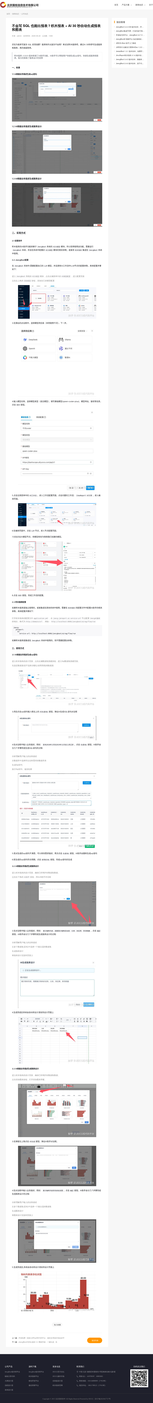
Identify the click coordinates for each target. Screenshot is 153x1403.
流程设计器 (9, 1385)
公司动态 (24, 14)
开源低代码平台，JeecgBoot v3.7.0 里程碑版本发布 (130, 35)
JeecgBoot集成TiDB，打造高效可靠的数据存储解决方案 (130, 31)
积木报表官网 (58, 1385)
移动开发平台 (34, 1381)
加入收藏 (57, 1324)
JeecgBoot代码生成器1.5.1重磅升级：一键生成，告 (38, 1342)
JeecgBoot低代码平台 (12, 1372)
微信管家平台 (34, 1385)
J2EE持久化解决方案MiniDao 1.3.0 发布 (130, 47)
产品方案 (125, 4)
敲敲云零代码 (10, 1376)
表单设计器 (9, 1390)
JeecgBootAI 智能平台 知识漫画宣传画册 (130, 39)
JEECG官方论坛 (58, 1372)
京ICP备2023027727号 (103, 1399)
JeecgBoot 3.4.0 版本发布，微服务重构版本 (130, 59)
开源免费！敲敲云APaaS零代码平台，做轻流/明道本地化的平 (41, 1338)
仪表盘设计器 (58, 1381)
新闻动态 (139, 4)
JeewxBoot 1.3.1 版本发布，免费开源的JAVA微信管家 (130, 51)
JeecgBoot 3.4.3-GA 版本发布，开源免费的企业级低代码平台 (130, 27)
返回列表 (95, 1340)
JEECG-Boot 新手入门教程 (126, 43)
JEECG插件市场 (58, 1376)
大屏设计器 (9, 1381)
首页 (116, 4)
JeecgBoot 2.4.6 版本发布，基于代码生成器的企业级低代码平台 (130, 63)
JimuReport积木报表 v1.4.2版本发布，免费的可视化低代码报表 (130, 55)
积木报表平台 (34, 1376)
